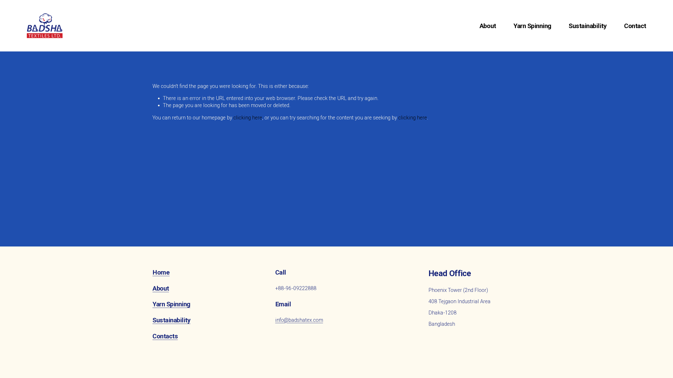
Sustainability (587, 26)
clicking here (247, 118)
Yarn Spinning (532, 26)
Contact (635, 26)
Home (161, 272)
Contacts (165, 336)
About (488, 26)
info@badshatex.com (299, 320)
